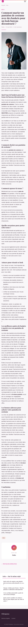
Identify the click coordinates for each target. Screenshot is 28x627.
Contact (13, 618)
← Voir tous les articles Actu (9, 564)
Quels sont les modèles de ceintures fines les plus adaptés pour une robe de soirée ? (13, 599)
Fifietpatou (5, 614)
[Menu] (25, 1)
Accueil (3, 5)
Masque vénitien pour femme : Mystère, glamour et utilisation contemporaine (13, 588)
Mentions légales (5, 618)
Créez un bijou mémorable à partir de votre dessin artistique (13, 593)
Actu (7, 5)
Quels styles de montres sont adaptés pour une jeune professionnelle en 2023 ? (13, 583)
